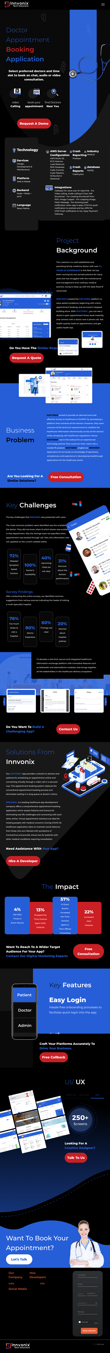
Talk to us (76, 1158)
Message (81, 1312)
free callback (53, 1057)
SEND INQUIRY (89, 1331)
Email (80, 1284)
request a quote (26, 358)
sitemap (100, 1344)
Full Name (82, 1275)
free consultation (66, 477)
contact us (68, 729)
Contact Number (92, 1293)
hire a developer (23, 861)
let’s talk (19, 1259)
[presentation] (3, 702)
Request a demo (34, 124)
